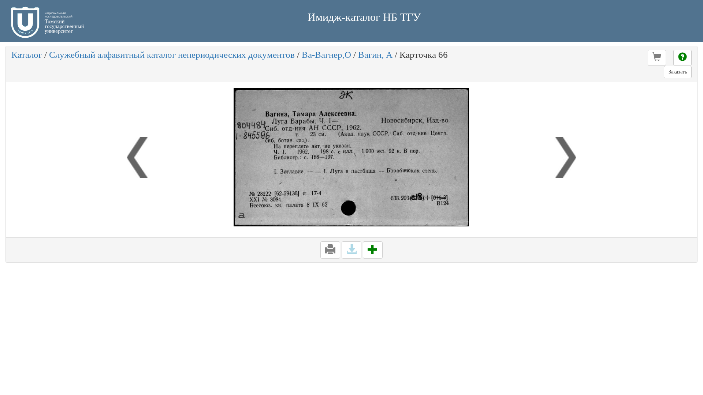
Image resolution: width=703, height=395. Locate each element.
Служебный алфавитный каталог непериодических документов (172, 55)
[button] (657, 58)
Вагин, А (375, 55)
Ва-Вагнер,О (326, 55)
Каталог (26, 55)
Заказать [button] (678, 72)
